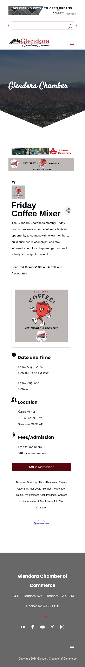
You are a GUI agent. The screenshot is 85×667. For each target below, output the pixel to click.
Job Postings (48, 495)
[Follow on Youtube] (42, 627)
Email (42, 616)
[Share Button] (67, 210)
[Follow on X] (52, 627)
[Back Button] (13, 182)
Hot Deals (35, 488)
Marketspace (32, 495)
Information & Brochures (38, 501)
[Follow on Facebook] (32, 627)
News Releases (48, 482)
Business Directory (26, 482)
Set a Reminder (41, 466)
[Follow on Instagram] (62, 627)
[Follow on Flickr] (23, 627)
